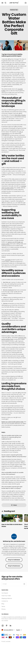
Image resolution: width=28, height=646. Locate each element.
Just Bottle (7, 260)
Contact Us (5, 601)
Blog (3, 604)
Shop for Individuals (14, 560)
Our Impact (5, 593)
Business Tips (14, 9)
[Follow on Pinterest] (7, 626)
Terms (3, 606)
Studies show (5, 225)
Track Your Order (6, 595)
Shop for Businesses (14, 566)
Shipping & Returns (7, 598)
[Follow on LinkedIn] (10, 626)
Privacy (4, 609)
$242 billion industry (20, 115)
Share (15, 505)
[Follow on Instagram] (3, 626)
